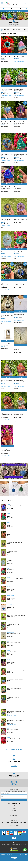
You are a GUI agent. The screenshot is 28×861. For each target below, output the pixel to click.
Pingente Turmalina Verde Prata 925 (13, 633)
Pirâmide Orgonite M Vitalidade (12, 729)
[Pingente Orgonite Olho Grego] (7, 44)
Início (14, 805)
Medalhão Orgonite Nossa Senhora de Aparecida (16, 660)
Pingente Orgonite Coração (12, 597)
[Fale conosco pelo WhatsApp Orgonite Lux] (25, 849)
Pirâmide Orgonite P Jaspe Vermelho (13, 738)
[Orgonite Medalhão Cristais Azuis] (7, 141)
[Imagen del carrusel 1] (14, 16)
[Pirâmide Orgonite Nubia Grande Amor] (7, 76)
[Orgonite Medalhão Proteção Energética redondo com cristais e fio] (7, 400)
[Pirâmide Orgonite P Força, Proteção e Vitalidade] (7, 435)
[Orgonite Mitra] (7, 239)
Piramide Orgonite (6, 29)
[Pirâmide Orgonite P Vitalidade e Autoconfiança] (20, 368)
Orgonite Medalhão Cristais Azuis (13, 697)
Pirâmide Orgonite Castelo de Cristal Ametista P (15, 505)
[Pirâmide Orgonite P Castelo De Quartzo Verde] (20, 141)
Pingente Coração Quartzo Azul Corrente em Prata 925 (17, 606)
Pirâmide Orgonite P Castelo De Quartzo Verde (15, 514)
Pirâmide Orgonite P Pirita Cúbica (13, 651)
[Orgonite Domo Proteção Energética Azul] (7, 206)
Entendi (14, 858)
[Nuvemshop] (14, 843)
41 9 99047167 (14, 820)
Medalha (2, 291)
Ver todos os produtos (14, 749)
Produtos (14, 808)
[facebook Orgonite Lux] (16, 783)
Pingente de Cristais (18, 322)
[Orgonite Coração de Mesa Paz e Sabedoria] (7, 109)
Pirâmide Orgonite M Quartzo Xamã (13, 642)
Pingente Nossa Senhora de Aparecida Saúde (15, 578)
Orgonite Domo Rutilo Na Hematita (13, 624)
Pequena (16, 97)
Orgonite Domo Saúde (11, 569)
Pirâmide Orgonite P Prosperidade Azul (14, 688)
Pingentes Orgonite (17, 29)
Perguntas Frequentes (14, 815)
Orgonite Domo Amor (10, 533)
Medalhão (3, 162)
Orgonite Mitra (9, 560)
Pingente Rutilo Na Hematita (12, 587)
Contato (14, 810)
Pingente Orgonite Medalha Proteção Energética (16, 615)
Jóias (2, 323)
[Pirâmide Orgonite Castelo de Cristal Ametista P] (7, 174)
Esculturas (3, 258)
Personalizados (14, 812)
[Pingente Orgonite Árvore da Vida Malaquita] (20, 174)
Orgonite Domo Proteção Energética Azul (14, 542)
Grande (2, 97)
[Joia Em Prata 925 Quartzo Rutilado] (7, 303)
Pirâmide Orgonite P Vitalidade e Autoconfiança (15, 670)
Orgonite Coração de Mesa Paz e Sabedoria (15, 679)
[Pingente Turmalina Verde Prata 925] (20, 335)
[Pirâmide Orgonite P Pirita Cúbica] (7, 368)
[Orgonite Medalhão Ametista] (20, 206)
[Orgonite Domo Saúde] (20, 239)
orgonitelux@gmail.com (14, 825)
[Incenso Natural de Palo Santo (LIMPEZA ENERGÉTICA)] (7, 333)
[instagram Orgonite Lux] (12, 783)
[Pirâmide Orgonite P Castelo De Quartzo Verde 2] (20, 400)
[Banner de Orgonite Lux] (14, 471)
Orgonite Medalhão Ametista (12, 551)
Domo (2, 227)
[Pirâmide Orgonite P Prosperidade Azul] (20, 76)
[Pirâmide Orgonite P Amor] (20, 44)
